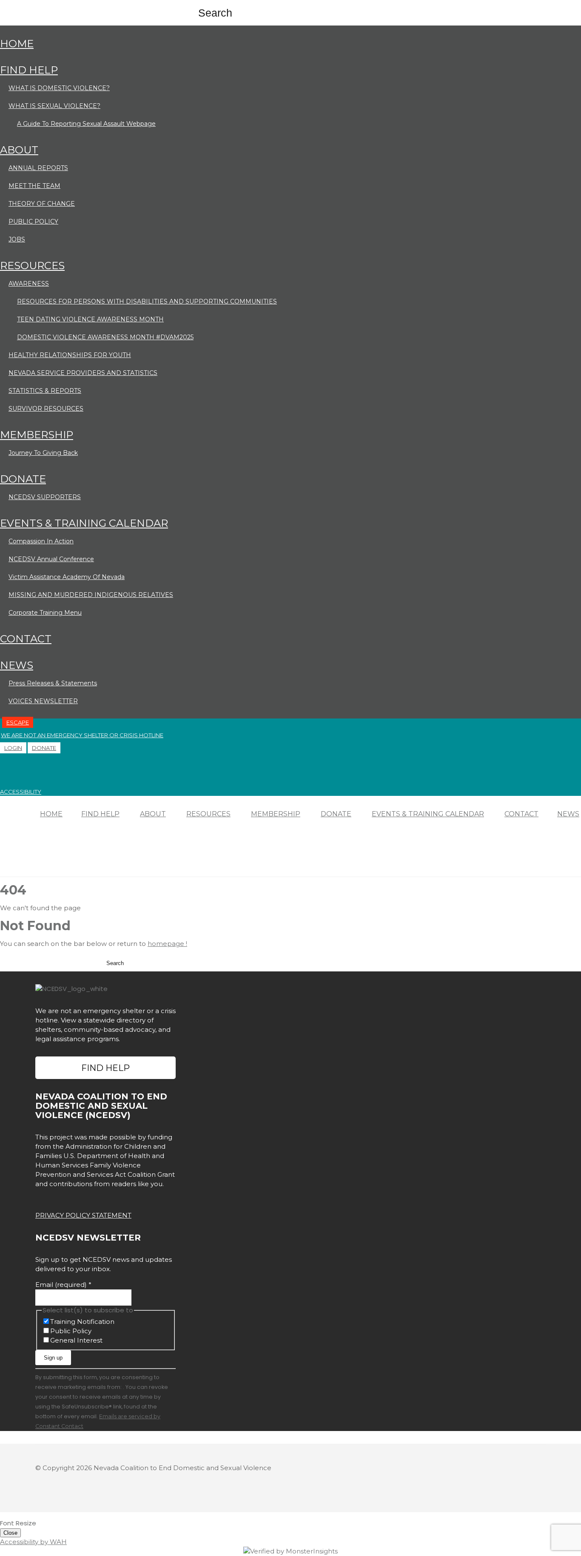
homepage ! (167, 944)
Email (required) (63, 1285)
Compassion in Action (41, 541)
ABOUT (19, 150)
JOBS (17, 239)
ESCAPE (17, 722)
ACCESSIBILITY (20, 791)
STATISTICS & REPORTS (45, 391)
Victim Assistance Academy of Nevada (67, 577)
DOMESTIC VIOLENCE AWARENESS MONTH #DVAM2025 (105, 337)
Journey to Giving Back (43, 453)
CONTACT (25, 639)
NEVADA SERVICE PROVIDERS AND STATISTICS (83, 373)
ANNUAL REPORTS (38, 168)
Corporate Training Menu (45, 612)
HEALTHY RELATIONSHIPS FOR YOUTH (70, 355)
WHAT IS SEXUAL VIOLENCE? (54, 106)
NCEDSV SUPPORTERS (45, 497)
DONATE (23, 479)
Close (10, 1533)
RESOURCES (32, 265)
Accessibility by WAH (33, 1542)
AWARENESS (29, 283)
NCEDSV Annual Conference (51, 559)
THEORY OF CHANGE (42, 203)
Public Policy (70, 1331)
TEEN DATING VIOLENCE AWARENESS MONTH (90, 319)
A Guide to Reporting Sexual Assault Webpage (86, 124)
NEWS (16, 665)
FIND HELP (29, 70)
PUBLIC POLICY (33, 221)
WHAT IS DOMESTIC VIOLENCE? (59, 88)
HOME (17, 43)
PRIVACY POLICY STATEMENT (83, 1215)
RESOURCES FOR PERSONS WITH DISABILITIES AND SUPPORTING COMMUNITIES (147, 301)
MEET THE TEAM (34, 186)
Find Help (105, 1068)
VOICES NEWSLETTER (43, 701)
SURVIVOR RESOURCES (46, 408)
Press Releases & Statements (53, 683)
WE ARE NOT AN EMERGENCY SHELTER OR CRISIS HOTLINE (82, 735)
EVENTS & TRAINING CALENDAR (84, 523)
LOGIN (13, 747)
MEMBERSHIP (36, 435)
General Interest (76, 1340)
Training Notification (82, 1321)
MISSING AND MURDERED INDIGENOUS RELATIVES (91, 595)
